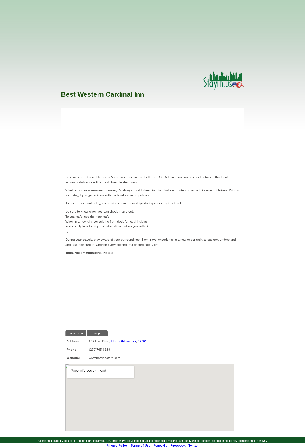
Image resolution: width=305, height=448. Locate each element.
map (97, 333)
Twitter (193, 445)
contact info (76, 333)
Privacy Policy (117, 445)
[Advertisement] (152, 36)
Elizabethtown (121, 341)
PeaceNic (160, 445)
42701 (142, 341)
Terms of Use (140, 445)
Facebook (178, 445)
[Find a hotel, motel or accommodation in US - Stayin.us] (223, 89)
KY (134, 341)
